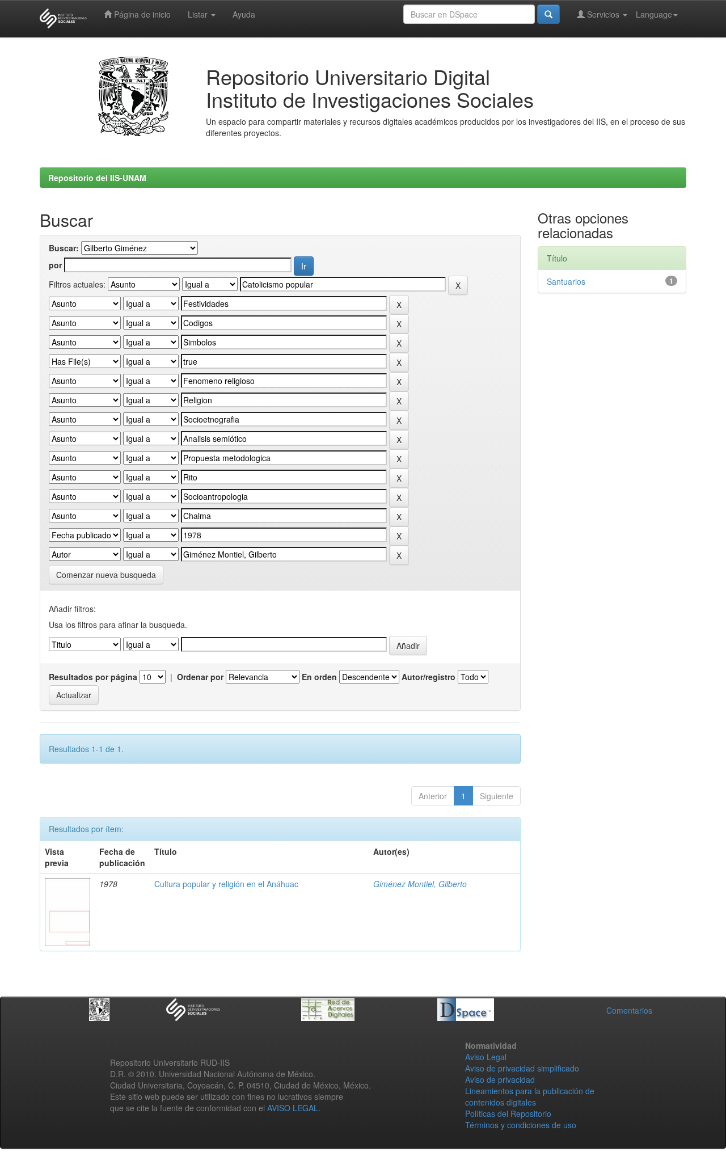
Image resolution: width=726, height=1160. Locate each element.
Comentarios (629, 1010)
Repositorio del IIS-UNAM (97, 177)
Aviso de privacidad (500, 1079)
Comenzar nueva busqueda (106, 574)
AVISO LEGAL (292, 1107)
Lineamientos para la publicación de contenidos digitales (529, 1096)
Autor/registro (428, 676)
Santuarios (566, 281)
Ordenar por (200, 676)
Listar (199, 14)
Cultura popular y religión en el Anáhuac (226, 883)
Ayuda (244, 14)
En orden (319, 676)
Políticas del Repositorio (508, 1113)
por (55, 265)
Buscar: (64, 248)
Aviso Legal (485, 1056)
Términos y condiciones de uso (520, 1125)
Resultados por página (93, 676)
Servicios (603, 14)
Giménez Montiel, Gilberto (420, 883)
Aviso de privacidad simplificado (522, 1068)
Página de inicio (141, 14)
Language (654, 14)
